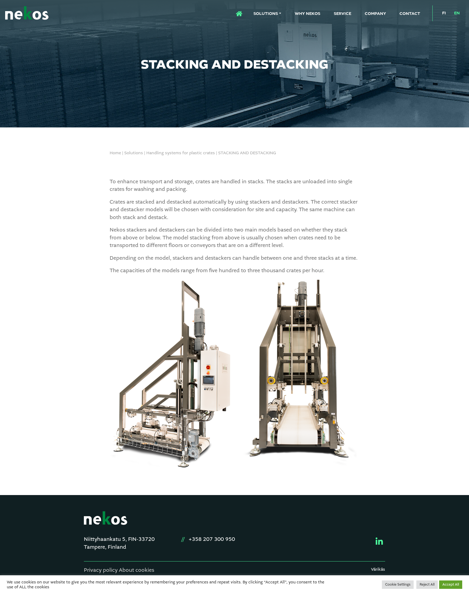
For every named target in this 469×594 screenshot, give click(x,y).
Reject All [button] (427, 584)
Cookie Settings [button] (397, 584)
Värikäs (378, 570)
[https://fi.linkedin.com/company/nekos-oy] (377, 542)
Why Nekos (307, 14)
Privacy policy (101, 570)
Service (342, 14)
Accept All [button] (450, 584)
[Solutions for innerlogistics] (27, 13)
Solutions (265, 14)
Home (236, 12)
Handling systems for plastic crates (180, 153)
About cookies (136, 570)
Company (375, 14)
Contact (410, 14)
